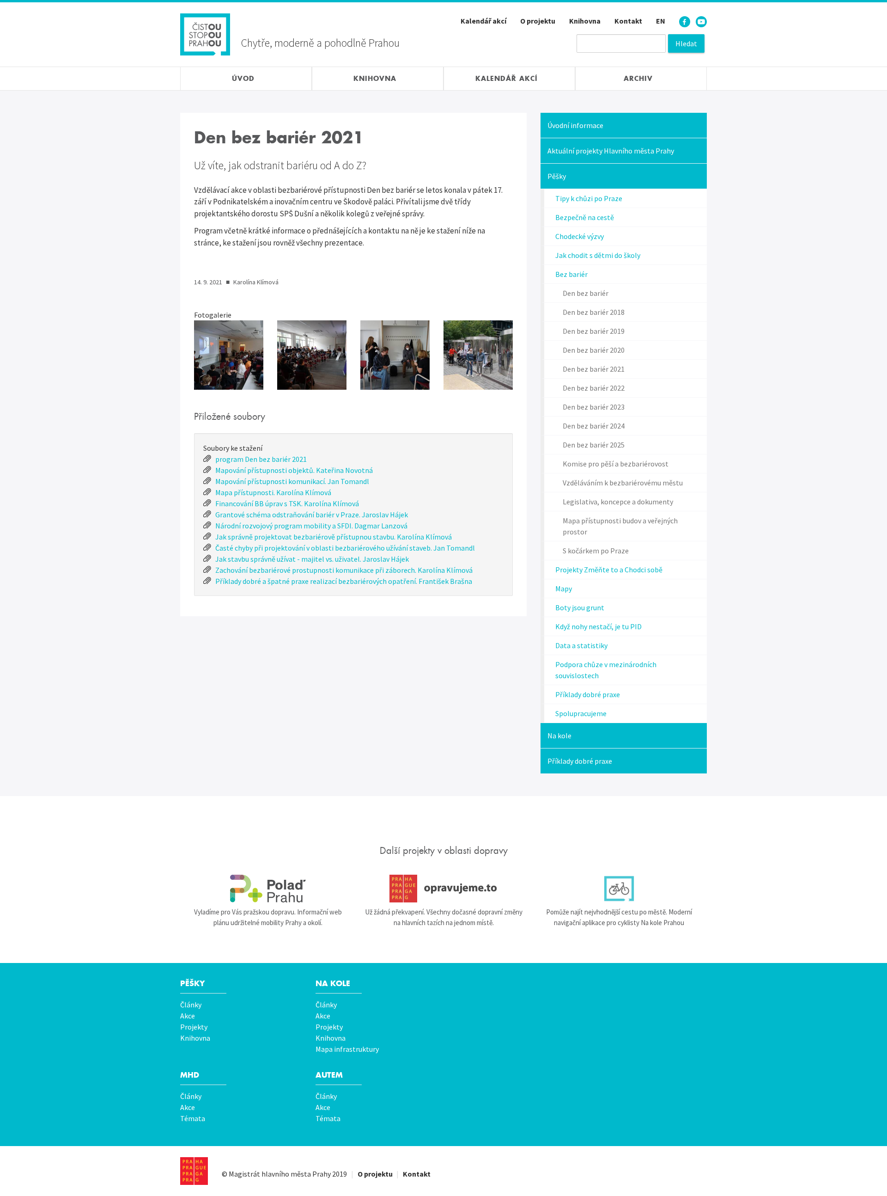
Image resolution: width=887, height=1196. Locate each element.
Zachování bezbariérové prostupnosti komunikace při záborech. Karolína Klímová (344, 570)
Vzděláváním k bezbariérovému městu (623, 482)
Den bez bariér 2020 (594, 350)
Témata (192, 1118)
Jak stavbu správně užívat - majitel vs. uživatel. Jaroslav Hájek (312, 559)
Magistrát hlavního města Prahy (280, 1173)
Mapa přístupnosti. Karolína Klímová (273, 492)
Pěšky (556, 176)
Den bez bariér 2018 (594, 312)
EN (660, 20)
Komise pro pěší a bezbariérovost (615, 463)
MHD (189, 1075)
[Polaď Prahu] (268, 888)
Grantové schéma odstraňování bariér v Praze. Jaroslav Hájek (311, 514)
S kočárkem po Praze (596, 550)
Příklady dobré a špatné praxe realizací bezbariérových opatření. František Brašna (343, 581)
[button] (228, 355)
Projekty (193, 1026)
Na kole (559, 735)
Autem (329, 1075)
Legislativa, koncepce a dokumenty (618, 501)
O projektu (537, 20)
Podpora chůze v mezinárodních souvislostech (605, 670)
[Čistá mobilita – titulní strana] (205, 33)
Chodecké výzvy (579, 236)
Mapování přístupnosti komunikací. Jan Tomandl (292, 481)
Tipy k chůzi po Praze (588, 198)
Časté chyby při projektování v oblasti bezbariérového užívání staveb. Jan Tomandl (345, 547)
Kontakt (628, 20)
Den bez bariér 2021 (594, 369)
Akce (187, 1015)
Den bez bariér (585, 293)
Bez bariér (571, 274)
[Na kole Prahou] (619, 888)
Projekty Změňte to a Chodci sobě (608, 569)
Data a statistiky (581, 645)
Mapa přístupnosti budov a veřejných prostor (620, 526)
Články (190, 1004)
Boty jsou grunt (579, 607)
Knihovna (585, 20)
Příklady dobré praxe (587, 694)
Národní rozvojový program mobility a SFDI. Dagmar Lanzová (311, 525)
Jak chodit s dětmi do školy (597, 255)
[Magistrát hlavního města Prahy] (194, 1171)
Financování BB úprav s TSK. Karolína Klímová (287, 503)
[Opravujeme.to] (443, 888)
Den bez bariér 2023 (594, 406)
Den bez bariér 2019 (594, 331)
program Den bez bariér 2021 (261, 459)
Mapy (563, 588)
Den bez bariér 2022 (594, 388)
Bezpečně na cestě (584, 217)
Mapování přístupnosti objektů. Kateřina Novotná (294, 470)
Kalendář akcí (483, 20)
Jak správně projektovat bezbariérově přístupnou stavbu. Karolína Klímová (333, 536)
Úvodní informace (575, 125)
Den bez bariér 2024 (594, 425)
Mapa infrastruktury (347, 1049)
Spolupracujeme (581, 713)
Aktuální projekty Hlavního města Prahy (610, 150)
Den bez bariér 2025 (594, 444)
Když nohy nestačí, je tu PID (598, 626)
